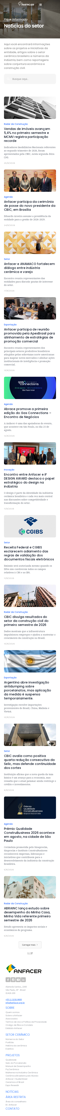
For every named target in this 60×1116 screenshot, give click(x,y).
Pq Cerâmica (12, 1069)
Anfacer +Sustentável (16, 1079)
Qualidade (11, 1060)
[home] (25, 3)
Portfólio (10, 1042)
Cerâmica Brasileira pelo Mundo (22, 1076)
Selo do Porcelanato (16, 1063)
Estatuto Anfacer (14, 1028)
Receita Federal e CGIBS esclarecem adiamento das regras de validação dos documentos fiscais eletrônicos (29, 553)
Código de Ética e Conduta (19, 1025)
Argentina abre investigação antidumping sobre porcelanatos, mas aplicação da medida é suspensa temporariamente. (27, 690)
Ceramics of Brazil (15, 1082)
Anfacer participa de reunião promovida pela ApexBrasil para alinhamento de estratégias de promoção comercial (29, 335)
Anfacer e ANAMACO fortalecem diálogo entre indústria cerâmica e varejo (29, 268)
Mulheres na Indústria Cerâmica (22, 1072)
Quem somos (13, 1012)
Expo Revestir (12, 1085)
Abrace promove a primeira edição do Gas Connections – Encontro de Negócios (27, 413)
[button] (40, 5)
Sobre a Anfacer (14, 1015)
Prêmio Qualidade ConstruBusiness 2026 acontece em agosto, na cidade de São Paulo (29, 835)
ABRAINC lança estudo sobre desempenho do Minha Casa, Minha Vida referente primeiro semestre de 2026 (27, 914)
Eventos (10, 1049)
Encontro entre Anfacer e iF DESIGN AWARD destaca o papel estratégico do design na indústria (29, 480)
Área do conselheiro (16, 1101)
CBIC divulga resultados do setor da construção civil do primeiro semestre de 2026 (26, 621)
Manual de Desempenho (18, 1066)
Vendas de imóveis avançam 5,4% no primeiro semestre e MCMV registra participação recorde (27, 135)
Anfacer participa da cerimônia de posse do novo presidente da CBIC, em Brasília (29, 206)
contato (12, 1108)
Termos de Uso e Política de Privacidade (26, 1022)
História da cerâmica (16, 1045)
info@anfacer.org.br (15, 1002)
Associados (12, 1018)
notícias (12, 1092)
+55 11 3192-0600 (14, 999)
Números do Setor (15, 1039)
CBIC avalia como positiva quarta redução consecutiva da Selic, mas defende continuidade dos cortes (30, 762)
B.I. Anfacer (11, 1105)
